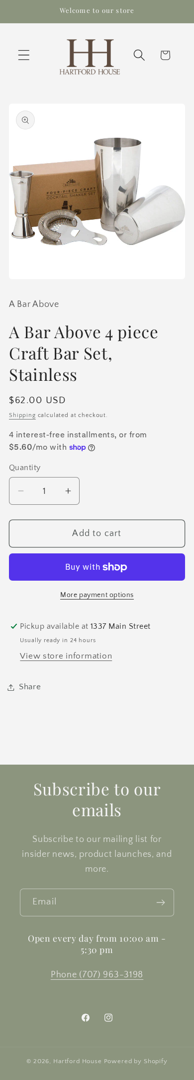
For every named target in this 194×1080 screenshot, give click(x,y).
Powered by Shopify (136, 1061)
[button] (24, 55)
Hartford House (77, 1061)
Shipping (22, 415)
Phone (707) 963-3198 (97, 975)
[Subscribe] (160, 902)
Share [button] (30, 686)
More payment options (97, 595)
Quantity (25, 468)
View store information (66, 656)
